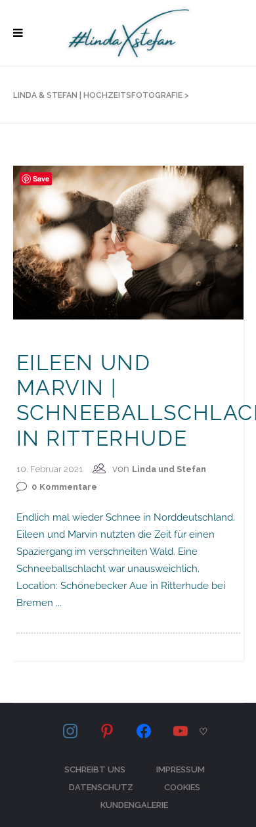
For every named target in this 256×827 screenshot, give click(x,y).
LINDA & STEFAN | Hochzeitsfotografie (97, 95)
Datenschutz (101, 787)
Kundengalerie (134, 805)
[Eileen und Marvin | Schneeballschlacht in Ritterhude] (128, 242)
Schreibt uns (94, 769)
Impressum (180, 769)
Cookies (182, 787)
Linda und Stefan (169, 469)
